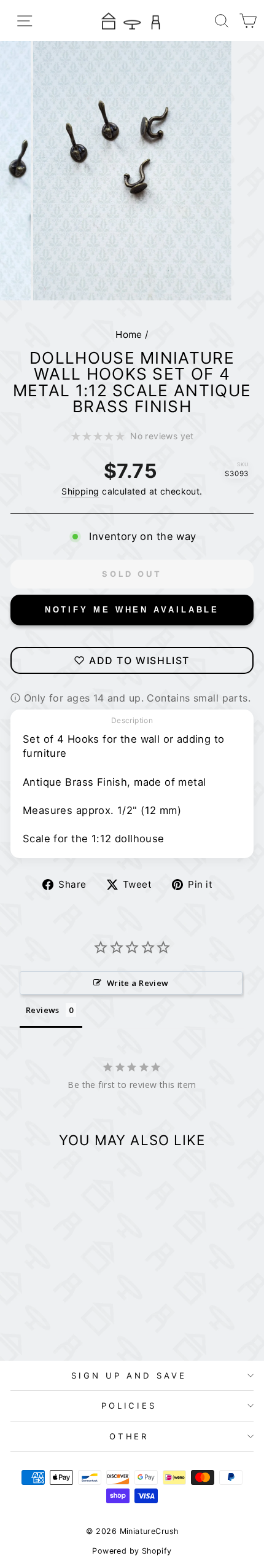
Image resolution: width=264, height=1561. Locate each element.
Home (128, 334)
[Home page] (132, 20)
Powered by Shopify (131, 1550)
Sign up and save (129, 1375)
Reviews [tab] (43, 1009)
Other (129, 1436)
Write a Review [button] (138, 982)
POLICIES (129, 1405)
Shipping (80, 491)
